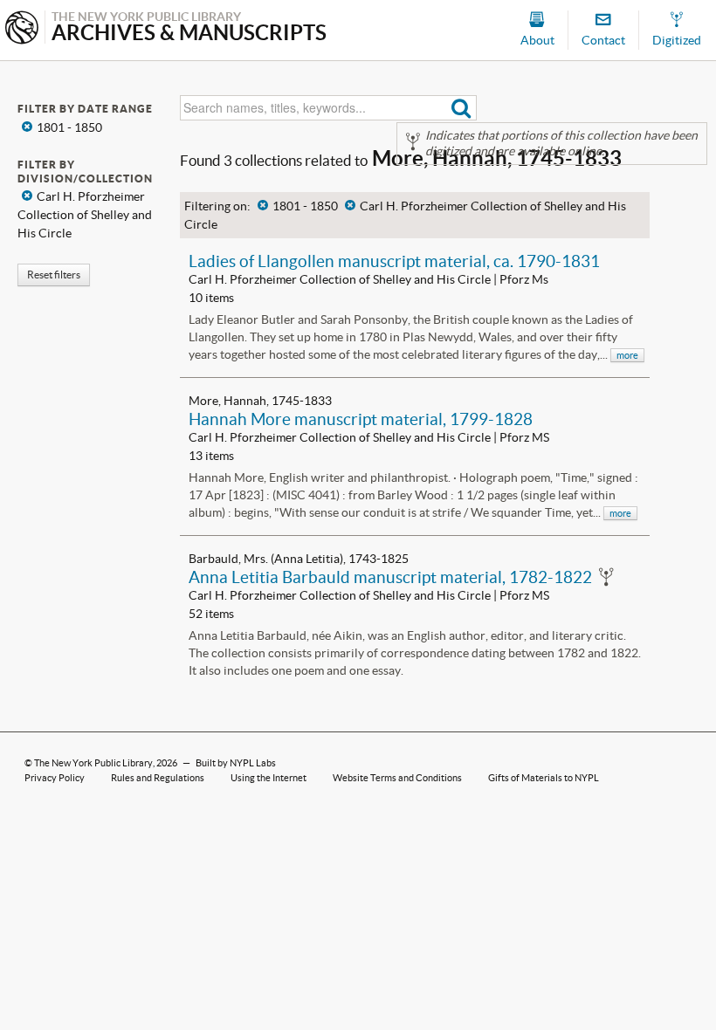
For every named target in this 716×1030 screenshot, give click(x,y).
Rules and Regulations (157, 777)
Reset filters (53, 274)
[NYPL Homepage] (21, 29)
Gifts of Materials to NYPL (543, 777)
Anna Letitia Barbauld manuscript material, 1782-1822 (390, 577)
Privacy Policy (54, 777)
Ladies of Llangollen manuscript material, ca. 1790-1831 (394, 261)
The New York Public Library (93, 763)
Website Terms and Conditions (397, 777)
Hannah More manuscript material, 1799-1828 (361, 419)
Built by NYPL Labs (236, 763)
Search (461, 107)
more (627, 355)
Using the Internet (268, 777)
